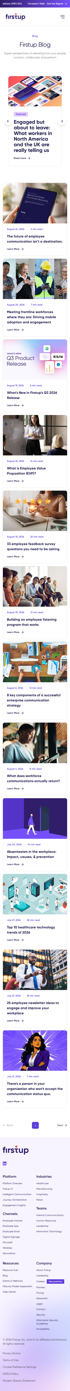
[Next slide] (62, 121)
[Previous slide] (8, 121)
